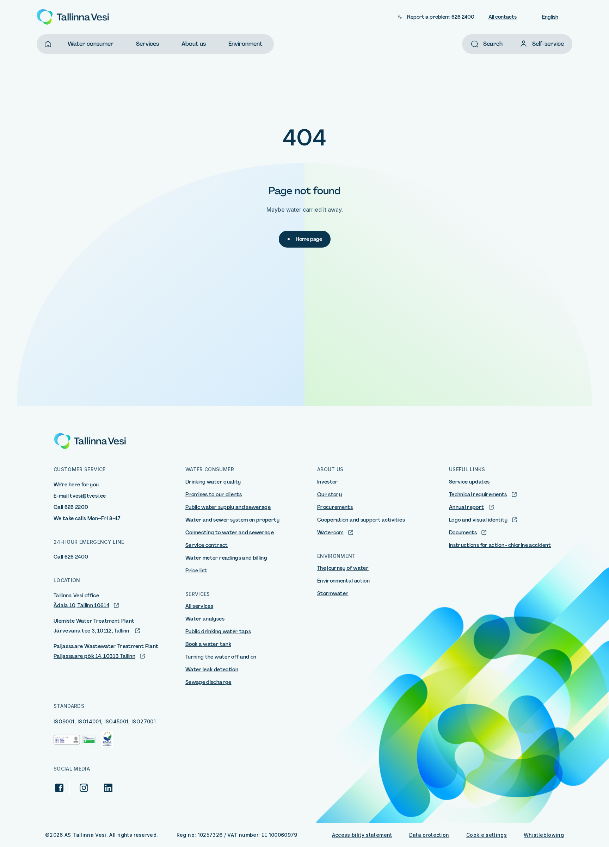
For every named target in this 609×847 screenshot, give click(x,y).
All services (199, 606)
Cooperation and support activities (361, 520)
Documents (463, 532)
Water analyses (204, 619)
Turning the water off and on (221, 657)
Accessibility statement (362, 835)
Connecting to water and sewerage (229, 532)
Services (147, 44)
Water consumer (90, 44)
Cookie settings (486, 835)
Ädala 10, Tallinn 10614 (81, 605)
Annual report (466, 507)
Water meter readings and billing (226, 558)
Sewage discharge (208, 682)
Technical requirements (478, 494)
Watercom (330, 532)
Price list (196, 570)
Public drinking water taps (218, 631)
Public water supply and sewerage (228, 507)
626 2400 (76, 557)
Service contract (206, 545)
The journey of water (343, 568)
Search (493, 44)
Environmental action (343, 581)
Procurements (335, 507)
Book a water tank (208, 644)
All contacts (502, 17)
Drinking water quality (213, 482)
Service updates (469, 482)
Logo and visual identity (478, 520)
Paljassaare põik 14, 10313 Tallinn (94, 656)
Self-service (548, 44)
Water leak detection (211, 669)
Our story (329, 494)
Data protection (429, 835)
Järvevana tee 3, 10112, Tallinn (92, 631)
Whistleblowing (544, 835)
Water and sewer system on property (232, 520)
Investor (327, 482)
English (550, 17)
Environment (245, 44)
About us (194, 44)
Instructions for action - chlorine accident (500, 545)
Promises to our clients (213, 494)
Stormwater (333, 593)
